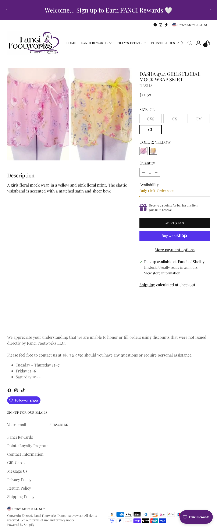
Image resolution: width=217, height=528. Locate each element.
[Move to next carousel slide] (206, 318)
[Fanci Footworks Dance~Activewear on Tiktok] (166, 25)
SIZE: (147, 109)
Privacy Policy (19, 479)
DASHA (146, 85)
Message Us (17, 471)
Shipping (147, 284)
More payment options (175, 249)
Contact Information (25, 454)
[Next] (210, 10)
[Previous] (6, 10)
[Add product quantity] (156, 172)
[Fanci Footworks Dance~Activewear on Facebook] (155, 25)
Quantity (147, 163)
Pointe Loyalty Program (28, 445)
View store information (162, 273)
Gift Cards (16, 462)
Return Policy (19, 488)
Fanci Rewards (20, 437)
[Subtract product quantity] (143, 172)
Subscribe (59, 425)
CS (174, 118)
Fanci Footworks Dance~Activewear (58, 515)
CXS (150, 118)
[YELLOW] (153, 151)
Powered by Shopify (20, 524)
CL (150, 129)
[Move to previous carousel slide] (196, 318)
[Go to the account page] (198, 43)
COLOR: (155, 142)
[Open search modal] (189, 43)
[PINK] (143, 151)
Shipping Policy (20, 496)
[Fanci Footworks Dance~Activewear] (33, 43)
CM (199, 118)
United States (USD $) (192, 25)
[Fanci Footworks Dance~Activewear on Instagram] (161, 25)
